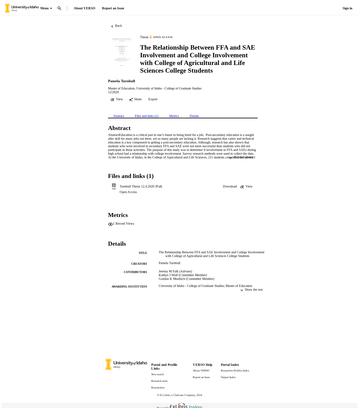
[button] (230, 186)
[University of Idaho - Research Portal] (22, 8)
